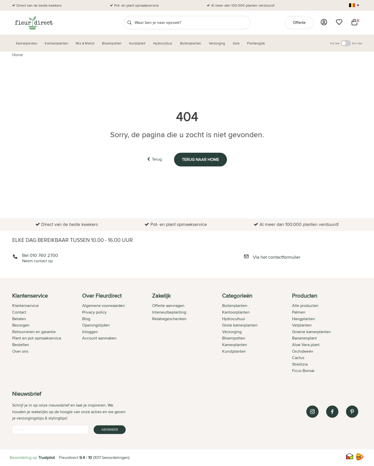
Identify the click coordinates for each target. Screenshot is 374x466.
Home (17, 55)
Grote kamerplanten (239, 325)
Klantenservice (25, 305)
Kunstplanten (234, 351)
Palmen (298, 312)
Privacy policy (94, 312)
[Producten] (324, 22)
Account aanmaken (99, 338)
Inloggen (90, 332)
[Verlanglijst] (339, 22)
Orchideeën (302, 351)
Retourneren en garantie (34, 332)
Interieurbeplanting (169, 312)
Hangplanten (303, 319)
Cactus (298, 358)
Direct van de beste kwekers (39, 5)
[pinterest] (352, 412)
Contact (19, 312)
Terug (157, 159)
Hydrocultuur (233, 319)
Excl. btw (357, 43)
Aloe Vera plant (306, 345)
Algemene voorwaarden (103, 305)
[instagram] (312, 412)
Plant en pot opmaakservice (36, 338)
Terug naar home (200, 159)
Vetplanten (302, 325)
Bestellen (20, 345)
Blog (86, 319)
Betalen (19, 319)
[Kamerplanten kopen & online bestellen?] (33, 23)
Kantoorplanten (236, 312)
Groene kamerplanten (311, 332)
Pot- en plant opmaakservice (136, 5)
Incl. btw (334, 43)
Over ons (20, 351)
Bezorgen (21, 325)
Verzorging (232, 332)
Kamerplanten (234, 345)
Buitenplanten (234, 305)
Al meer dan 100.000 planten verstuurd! (243, 5)
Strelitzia (300, 364)
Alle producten (305, 305)
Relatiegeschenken (169, 319)
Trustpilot (46, 457)
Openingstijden (96, 325)
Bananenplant (304, 338)
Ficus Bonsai (303, 371)
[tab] (47, 333)
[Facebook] (332, 412)
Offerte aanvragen (168, 305)
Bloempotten (233, 338)
